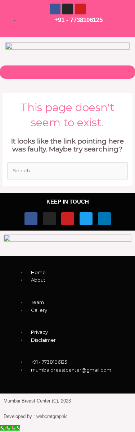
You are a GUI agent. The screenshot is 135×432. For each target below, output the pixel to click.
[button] (67, 72)
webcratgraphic (52, 416)
